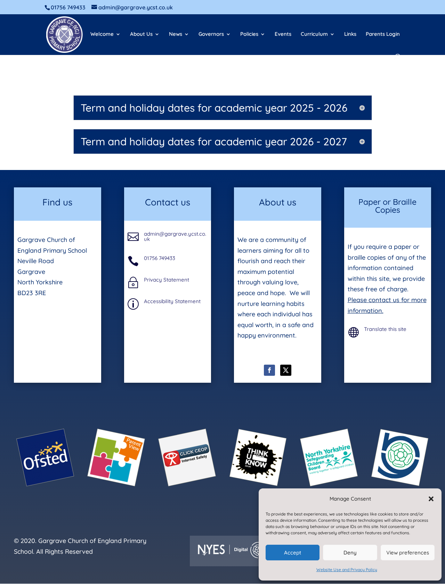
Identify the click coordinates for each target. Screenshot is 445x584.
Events (283, 34)
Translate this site (385, 329)
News (175, 34)
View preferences (407, 552)
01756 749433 (159, 258)
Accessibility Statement (172, 301)
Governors (211, 34)
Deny (350, 552)
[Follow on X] (285, 370)
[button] (431, 498)
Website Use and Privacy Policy (346, 569)
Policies (249, 34)
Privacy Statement (166, 279)
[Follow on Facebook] (269, 370)
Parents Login (383, 34)
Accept (292, 552)
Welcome (102, 34)
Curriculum (314, 34)
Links (350, 34)
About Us (141, 34)
